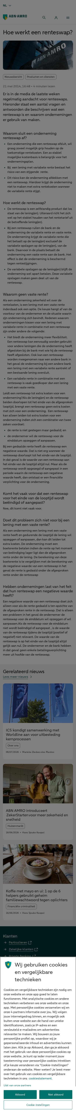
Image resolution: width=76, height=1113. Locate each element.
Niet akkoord (56, 1094)
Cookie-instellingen (38, 1105)
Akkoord (20, 1094)
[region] (38, 1035)
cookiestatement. (40, 1078)
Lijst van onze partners (17, 1085)
